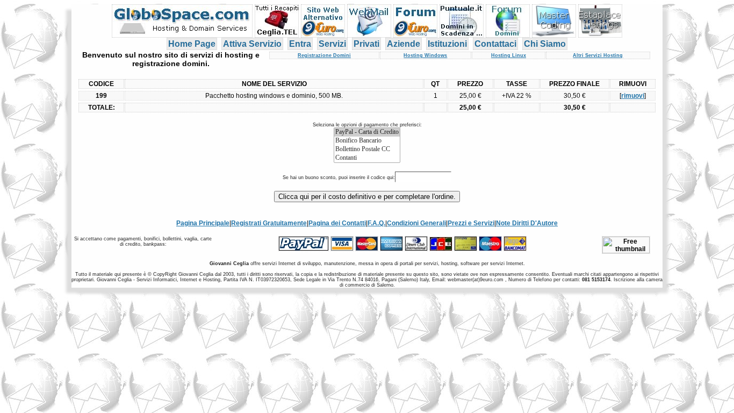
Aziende (403, 43)
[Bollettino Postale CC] (367, 149)
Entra (300, 43)
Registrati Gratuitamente (269, 223)
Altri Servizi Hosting (598, 55)
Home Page (191, 43)
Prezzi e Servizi (471, 223)
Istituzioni (447, 43)
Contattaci (495, 43)
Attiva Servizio (252, 43)
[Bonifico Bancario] (367, 141)
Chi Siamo (545, 43)
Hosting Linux (508, 55)
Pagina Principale (202, 223)
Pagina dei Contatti (337, 223)
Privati (366, 43)
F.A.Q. (376, 223)
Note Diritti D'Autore (527, 223)
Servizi (332, 43)
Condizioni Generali (416, 223)
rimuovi (632, 95)
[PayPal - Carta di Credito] (367, 132)
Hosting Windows (425, 55)
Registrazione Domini (324, 55)
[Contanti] (367, 158)
